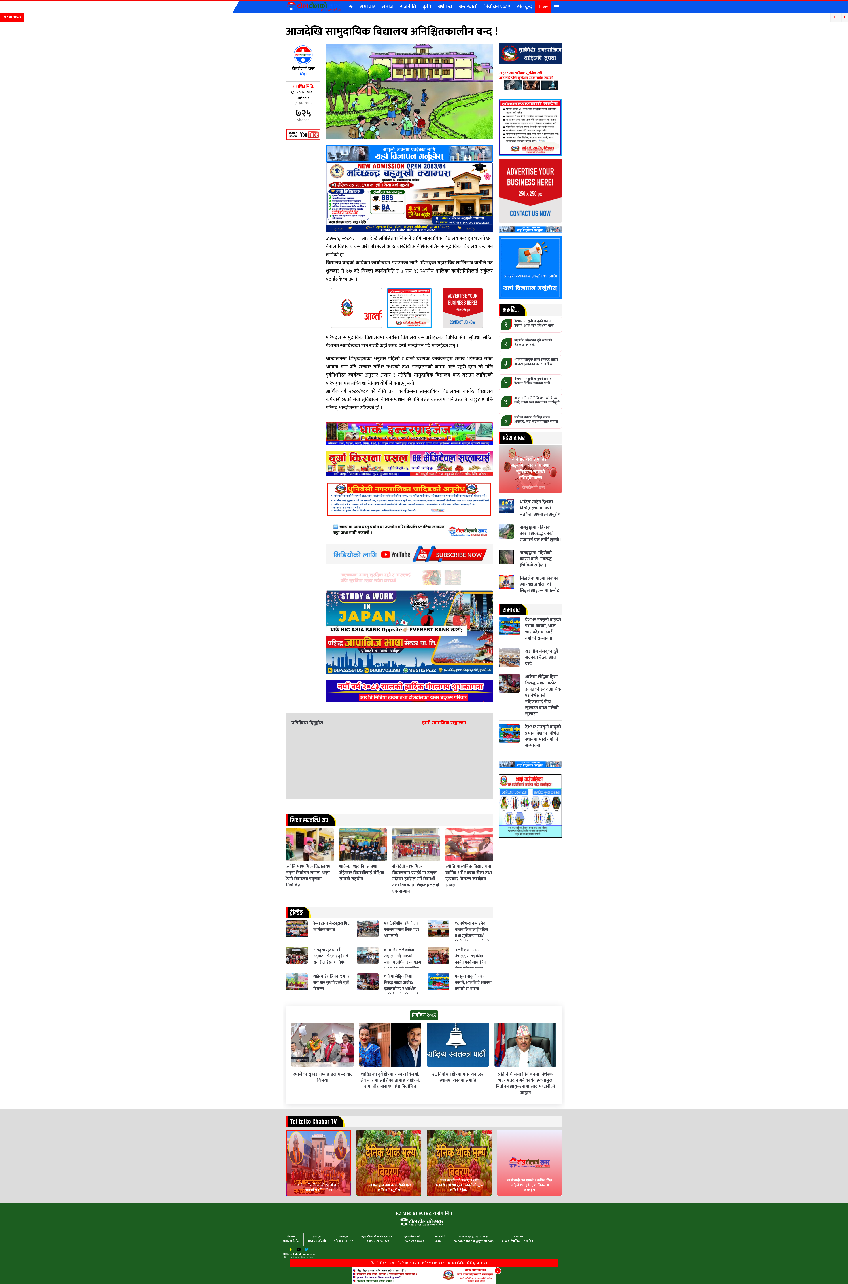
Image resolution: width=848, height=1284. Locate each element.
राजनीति (408, 6)
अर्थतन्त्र (445, 6)
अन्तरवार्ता (468, 6)
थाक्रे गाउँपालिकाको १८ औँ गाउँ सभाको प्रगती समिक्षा (318, 1187)
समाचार (367, 6)
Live (543, 6)
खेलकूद (524, 6)
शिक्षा (303, 74)
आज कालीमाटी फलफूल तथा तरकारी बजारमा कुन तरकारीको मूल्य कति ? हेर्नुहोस (459, 1185)
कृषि (427, 6)
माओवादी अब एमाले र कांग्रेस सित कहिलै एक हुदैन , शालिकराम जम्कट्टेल (529, 1185)
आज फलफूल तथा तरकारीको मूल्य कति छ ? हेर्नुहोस (389, 1187)
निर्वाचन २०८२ (497, 6)
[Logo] (313, 6)
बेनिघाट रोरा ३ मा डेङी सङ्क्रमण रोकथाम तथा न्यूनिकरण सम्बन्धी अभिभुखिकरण (530, 469)
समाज (388, 6)
